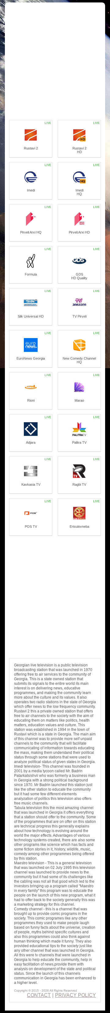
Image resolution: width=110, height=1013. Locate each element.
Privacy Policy (75, 995)
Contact (39, 995)
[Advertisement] (55, 61)
